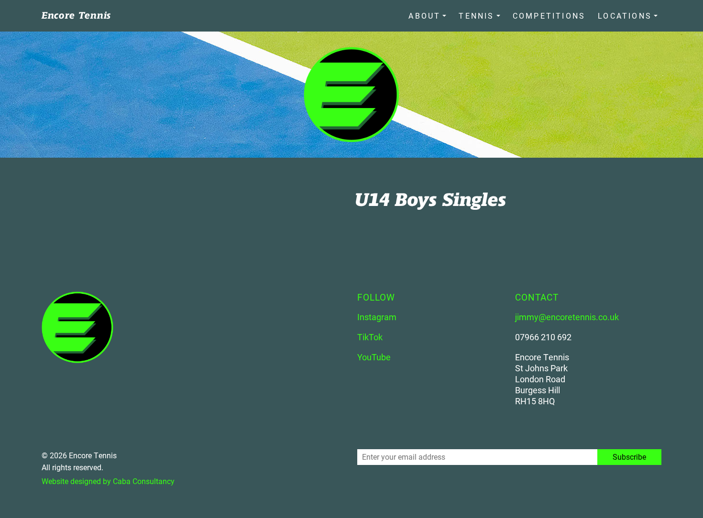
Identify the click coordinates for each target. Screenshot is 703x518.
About (424, 16)
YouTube (374, 357)
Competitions (549, 16)
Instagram (376, 317)
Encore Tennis (76, 16)
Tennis (476, 16)
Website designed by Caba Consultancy (108, 481)
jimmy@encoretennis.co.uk (567, 317)
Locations (625, 16)
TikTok (370, 337)
